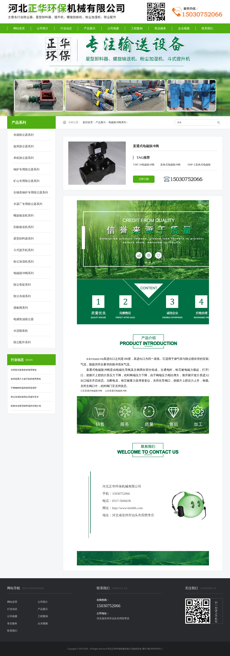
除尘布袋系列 (22, 296)
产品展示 (89, 28)
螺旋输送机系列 (23, 215)
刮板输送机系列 (23, 227)
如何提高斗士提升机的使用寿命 (26, 379)
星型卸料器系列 (23, 238)
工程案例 (136, 28)
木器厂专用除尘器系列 (27, 203)
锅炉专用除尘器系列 (26, 169)
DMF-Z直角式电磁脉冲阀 (199, 165)
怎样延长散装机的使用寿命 (24, 370)
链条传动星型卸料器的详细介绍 (26, 406)
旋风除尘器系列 (23, 146)
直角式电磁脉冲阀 (170, 164)
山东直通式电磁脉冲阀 (115, 390)
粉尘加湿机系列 (23, 261)
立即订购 (144, 179)
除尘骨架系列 (22, 284)
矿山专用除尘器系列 (26, 180)
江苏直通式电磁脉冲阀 (91, 390)
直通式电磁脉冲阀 (95, 359)
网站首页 (19, 28)
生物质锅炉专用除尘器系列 (30, 192)
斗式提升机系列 (23, 250)
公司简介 (42, 28)
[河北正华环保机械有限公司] (70, 11)
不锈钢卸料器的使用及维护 (24, 388)
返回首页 (88, 122)
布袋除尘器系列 (23, 134)
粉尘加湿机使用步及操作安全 (25, 397)
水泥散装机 (20, 330)
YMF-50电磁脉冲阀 (143, 164)
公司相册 (113, 28)
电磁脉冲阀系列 (117, 122)
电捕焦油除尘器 (23, 319)
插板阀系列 (20, 307)
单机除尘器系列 (23, 157)
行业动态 (66, 28)
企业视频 (184, 28)
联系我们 (207, 28)
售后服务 (160, 28)
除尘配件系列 (22, 342)
